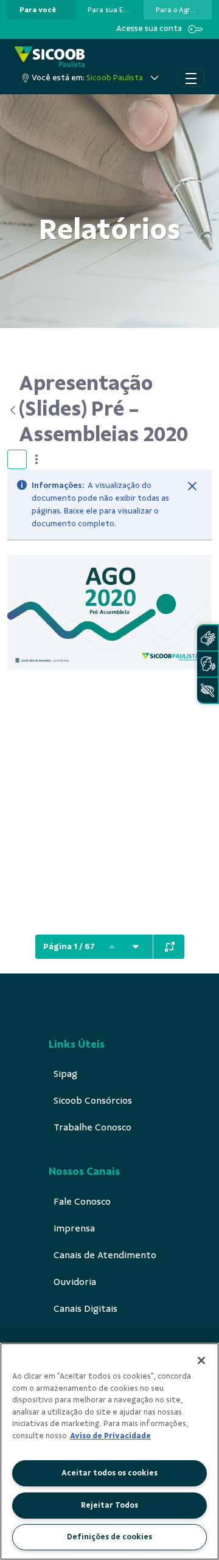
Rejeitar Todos (109, 1505)
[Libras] (207, 637)
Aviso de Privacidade (110, 1436)
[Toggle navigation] (191, 78)
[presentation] (41, 9)
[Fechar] (192, 486)
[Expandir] (170, 947)
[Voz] (207, 664)
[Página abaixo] (135, 947)
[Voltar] (13, 410)
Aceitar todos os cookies (109, 1473)
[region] (109, 1451)
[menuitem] (37, 9)
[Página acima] (112, 947)
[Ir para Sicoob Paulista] (50, 57)
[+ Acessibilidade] (207, 690)
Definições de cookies (109, 1537)
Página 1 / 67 (69, 946)
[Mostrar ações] (36, 459)
